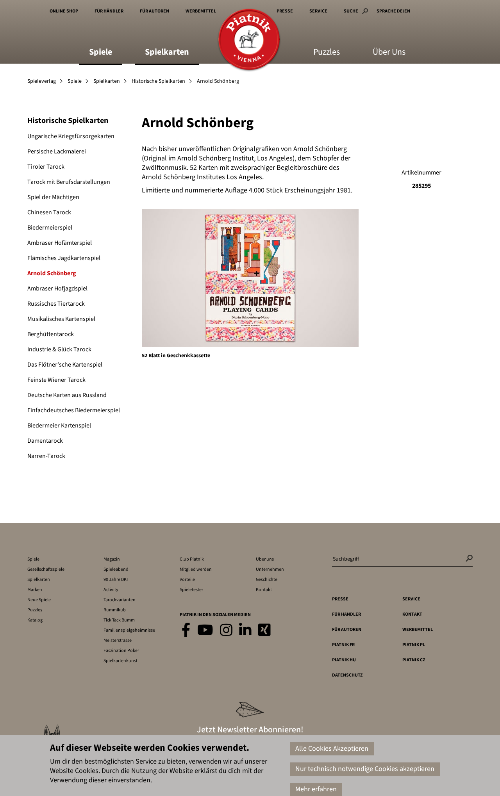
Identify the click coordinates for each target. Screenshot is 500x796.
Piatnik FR (343, 644)
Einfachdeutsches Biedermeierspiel (73, 410)
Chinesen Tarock (49, 212)
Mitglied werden (196, 569)
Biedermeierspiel (49, 227)
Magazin (112, 559)
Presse (285, 11)
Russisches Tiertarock (56, 303)
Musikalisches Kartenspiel (61, 319)
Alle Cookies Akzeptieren (331, 748)
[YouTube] (205, 631)
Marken (34, 589)
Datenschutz (347, 675)
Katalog (35, 620)
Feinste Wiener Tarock (56, 380)
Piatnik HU (344, 660)
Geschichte (266, 579)
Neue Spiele (39, 600)
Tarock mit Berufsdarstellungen (68, 182)
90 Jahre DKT (116, 579)
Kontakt (264, 589)
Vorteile (187, 579)
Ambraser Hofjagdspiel (57, 288)
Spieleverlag (41, 81)
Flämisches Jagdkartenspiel (63, 258)
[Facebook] (186, 631)
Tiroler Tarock (45, 166)
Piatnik (249, 40)
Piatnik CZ (413, 660)
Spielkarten (167, 52)
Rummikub (115, 610)
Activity (111, 589)
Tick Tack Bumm (119, 620)
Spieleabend (116, 569)
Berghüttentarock (50, 334)
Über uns (265, 559)
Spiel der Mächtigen (53, 197)
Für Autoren (154, 11)
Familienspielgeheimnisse (129, 630)
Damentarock (45, 440)
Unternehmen (270, 569)
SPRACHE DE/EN (393, 11)
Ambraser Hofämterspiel (59, 243)
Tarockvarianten (120, 600)
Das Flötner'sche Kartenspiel (64, 364)
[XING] (264, 631)
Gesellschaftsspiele (45, 569)
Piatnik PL (413, 644)
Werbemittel (201, 11)
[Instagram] (226, 631)
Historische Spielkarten (158, 81)
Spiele (100, 52)
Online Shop (64, 11)
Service (318, 11)
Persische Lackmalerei (56, 151)
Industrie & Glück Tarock (59, 349)
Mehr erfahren (316, 789)
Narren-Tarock (46, 456)
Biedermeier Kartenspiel (59, 425)
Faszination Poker (121, 650)
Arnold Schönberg (51, 273)
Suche (351, 11)
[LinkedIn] (245, 631)
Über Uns (389, 52)
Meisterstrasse (118, 640)
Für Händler (109, 11)
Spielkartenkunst (121, 660)
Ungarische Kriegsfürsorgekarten (70, 136)
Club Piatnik (192, 559)
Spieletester (191, 589)
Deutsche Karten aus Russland (67, 395)
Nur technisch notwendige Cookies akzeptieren (364, 769)
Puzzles (326, 52)
